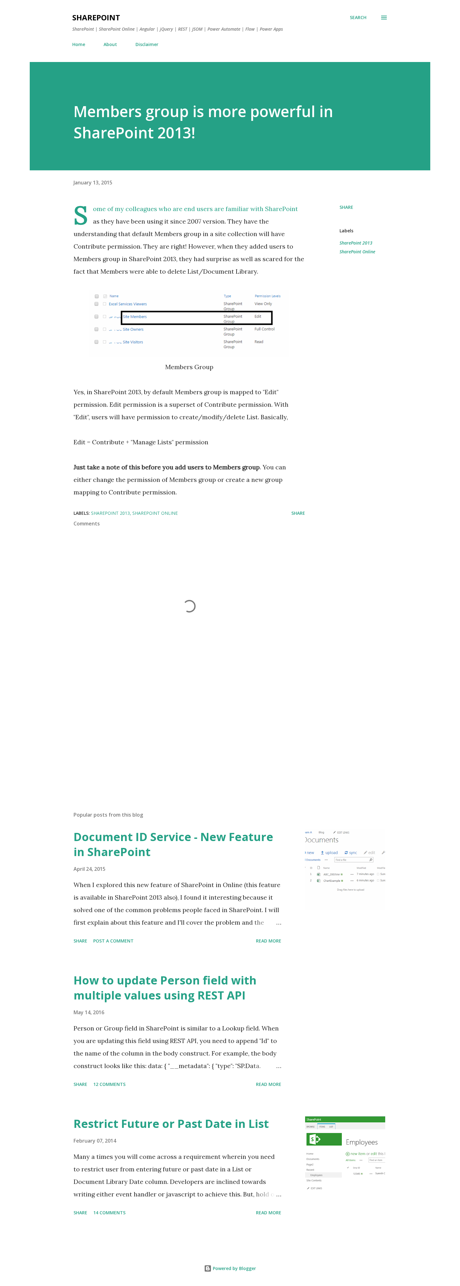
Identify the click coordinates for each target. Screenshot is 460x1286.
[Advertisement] (179, 733)
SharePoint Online (357, 252)
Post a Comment (113, 941)
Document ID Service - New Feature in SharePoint (173, 844)
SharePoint (96, 17)
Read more (268, 941)
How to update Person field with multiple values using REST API (165, 988)
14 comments (109, 1213)
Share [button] (346, 207)
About (110, 44)
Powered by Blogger (234, 1268)
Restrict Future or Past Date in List (171, 1123)
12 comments (109, 1084)
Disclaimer (146, 44)
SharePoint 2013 (356, 243)
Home (78, 44)
